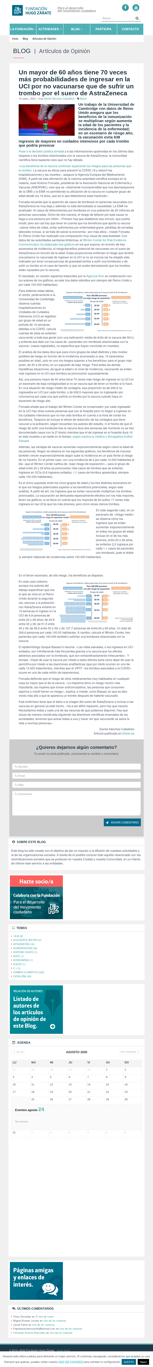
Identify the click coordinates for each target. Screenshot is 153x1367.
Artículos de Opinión (44, 38)
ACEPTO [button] (129, 1362)
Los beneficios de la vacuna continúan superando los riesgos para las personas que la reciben (75, 168)
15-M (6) (18, 936)
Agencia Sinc (95, 276)
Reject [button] (143, 1362)
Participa (104, 29)
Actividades (49, 29)
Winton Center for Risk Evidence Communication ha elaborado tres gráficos (72, 242)
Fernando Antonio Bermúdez (29, 1332)
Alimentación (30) (25, 948)
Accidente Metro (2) (27, 940)
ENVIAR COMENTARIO (124, 822)
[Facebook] (125, 7)
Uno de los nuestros (54, 1320)
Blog (75, 29)
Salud (83, 98)
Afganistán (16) (24, 944)
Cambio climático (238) (28, 972)
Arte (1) (18, 956)
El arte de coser (45, 1316)
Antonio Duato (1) (25, 952)
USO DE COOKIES (70, 1362)
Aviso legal (63, 1350)
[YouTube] (136, 7)
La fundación (22, 29)
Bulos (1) (19, 964)
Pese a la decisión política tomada (41, 151)
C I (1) (16, 968)
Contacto (130, 29)
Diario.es (128, 733)
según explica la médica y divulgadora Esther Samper (76, 438)
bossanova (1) (23, 960)
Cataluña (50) (22, 976)
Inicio (15, 38)
